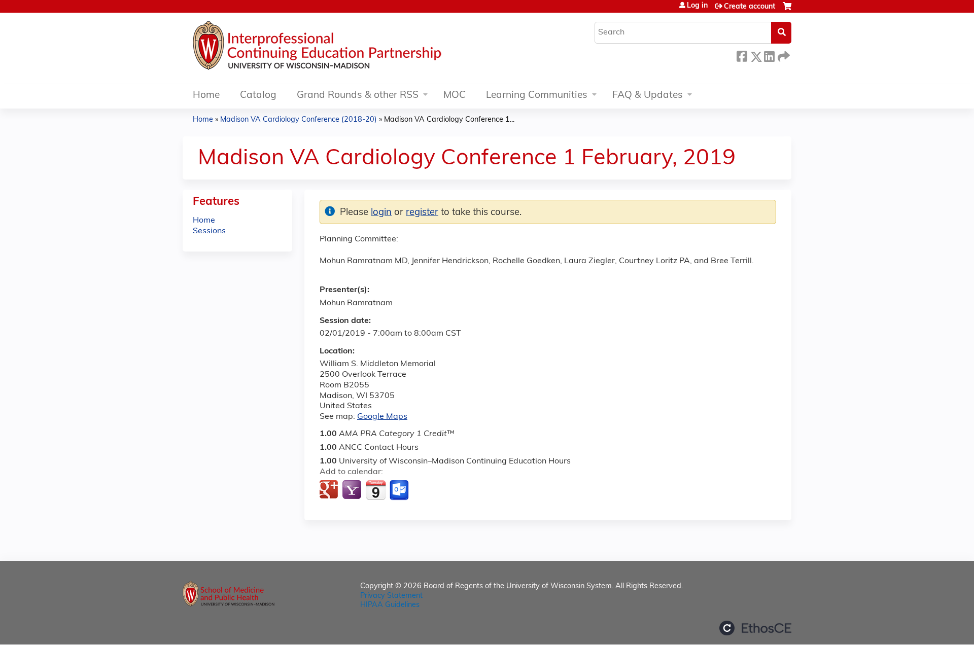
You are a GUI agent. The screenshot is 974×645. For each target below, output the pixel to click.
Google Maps (382, 417)
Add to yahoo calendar (352, 490)
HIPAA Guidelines (390, 605)
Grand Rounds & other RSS (358, 95)
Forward (783, 55)
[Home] (347, 48)
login (381, 213)
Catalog (258, 95)
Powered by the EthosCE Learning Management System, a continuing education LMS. (755, 628)
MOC (454, 95)
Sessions (209, 231)
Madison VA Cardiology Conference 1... (449, 120)
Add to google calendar (330, 490)
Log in (697, 6)
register (422, 213)
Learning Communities (536, 95)
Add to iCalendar (375, 490)
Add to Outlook (400, 490)
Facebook (742, 55)
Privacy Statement (391, 596)
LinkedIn (769, 55)
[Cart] (787, 10)
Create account (749, 7)
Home (206, 95)
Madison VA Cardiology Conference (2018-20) (298, 120)
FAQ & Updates (647, 95)
